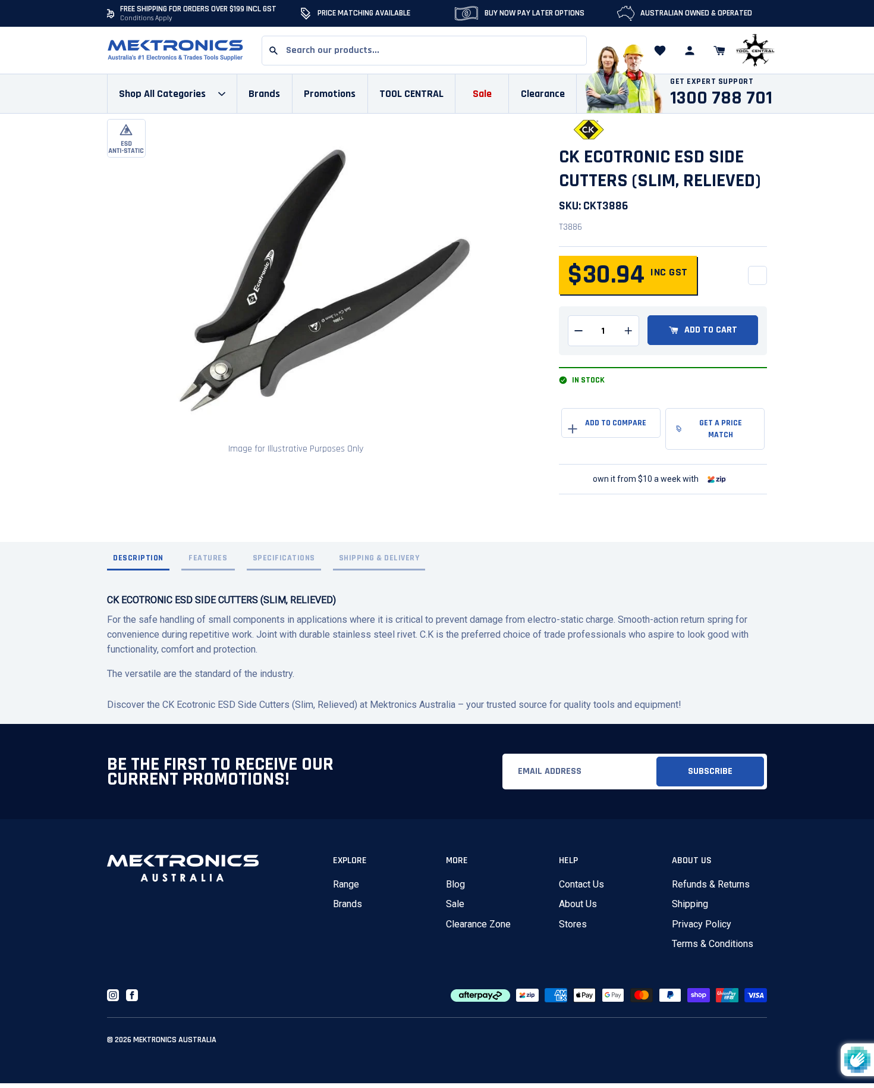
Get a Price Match (720, 429)
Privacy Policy (701, 924)
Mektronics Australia (174, 1039)
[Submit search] (273, 50)
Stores (573, 924)
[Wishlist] (660, 50)
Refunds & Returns (711, 884)
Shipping (690, 904)
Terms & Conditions (712, 943)
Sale (455, 904)
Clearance (543, 94)
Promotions (330, 94)
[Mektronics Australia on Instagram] (113, 995)
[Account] (690, 50)
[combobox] (424, 50)
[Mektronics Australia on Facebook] (132, 995)
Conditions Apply (146, 18)
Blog (455, 884)
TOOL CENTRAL (411, 94)
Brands (347, 904)
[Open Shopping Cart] (719, 50)
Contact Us (581, 884)
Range (346, 884)
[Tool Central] (755, 51)
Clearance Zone (478, 924)
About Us (578, 904)
